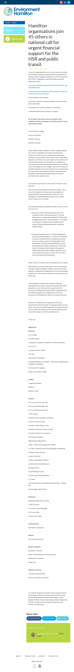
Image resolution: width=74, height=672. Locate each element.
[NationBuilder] (38, 666)
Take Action (17, 39)
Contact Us (53, 656)
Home (7, 22)
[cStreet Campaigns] (34, 666)
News (61, 633)
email (40, 661)
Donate (9, 30)
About (19, 656)
